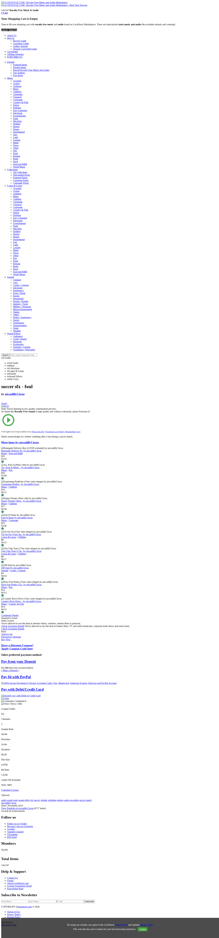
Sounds (10, 277)
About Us (11, 35)
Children (17, 91)
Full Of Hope (7, 517)
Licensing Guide (21, 43)
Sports (16, 320)
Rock (15, 161)
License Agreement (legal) (19, 886)
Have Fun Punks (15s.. (12, 584)
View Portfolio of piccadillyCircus (17, 808)
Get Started (12, 51)
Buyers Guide (19, 41)
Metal (15, 142)
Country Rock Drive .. (11, 601)
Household (18, 298)
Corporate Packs (21, 180)
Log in (4, 30)
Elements (17, 341)
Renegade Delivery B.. (12, 451)
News (16, 145)
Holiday (17, 124)
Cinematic (18, 94)
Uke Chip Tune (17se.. (12, 551)
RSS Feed (12, 837)
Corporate (17, 99)
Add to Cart (6, 634)
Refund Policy (14, 917)
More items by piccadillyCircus (20, 442)
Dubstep (17, 107)
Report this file (38, 432)
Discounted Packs (21, 175)
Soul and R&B (20, 164)
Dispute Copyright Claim (25, 49)
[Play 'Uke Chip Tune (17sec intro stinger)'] (46, 562)
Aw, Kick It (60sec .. (11, 467)
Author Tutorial (20, 46)
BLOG (19, 57)
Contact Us (12, 878)
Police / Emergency (22, 317)
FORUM (11, 57)
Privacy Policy (14, 914)
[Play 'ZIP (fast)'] (46, 579)
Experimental (19, 116)
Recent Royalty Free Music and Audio (31, 70)
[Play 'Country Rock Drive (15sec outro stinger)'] (46, 612)
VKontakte (12, 834)
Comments (6, 615)
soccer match (85, 800)
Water (16, 328)
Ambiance (18, 336)
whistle (44, 800)
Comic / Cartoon (21, 285)
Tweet (4, 403)
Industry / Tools (20, 304)
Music (10, 78)
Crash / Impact (20, 339)
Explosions (18, 344)
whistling (52, 800)
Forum (10, 880)
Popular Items (19, 67)
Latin (15, 137)
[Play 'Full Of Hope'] (46, 528)
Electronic (18, 113)
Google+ (11, 829)
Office (16, 314)
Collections (12, 169)
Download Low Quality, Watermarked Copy (63, 432)
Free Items (18, 75)
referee (60, 800)
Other (15, 148)
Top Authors (19, 73)
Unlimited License (9, 790)
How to (10, 38)
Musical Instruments (22, 309)
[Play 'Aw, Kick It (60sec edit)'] (46, 478)
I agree (142, 929)
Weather (17, 331)
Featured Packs (20, 177)
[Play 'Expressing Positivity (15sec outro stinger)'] (46, 495)
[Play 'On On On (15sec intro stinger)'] (46, 545)
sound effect (24, 800)
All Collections (20, 172)
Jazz (15, 134)
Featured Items (20, 64)
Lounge (16, 140)
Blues (15, 89)
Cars (15, 282)
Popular (10, 62)
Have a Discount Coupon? (17, 647)
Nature (16, 312)
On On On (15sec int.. (11, 534)
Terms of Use (13, 912)
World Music (19, 167)
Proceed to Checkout (11, 637)
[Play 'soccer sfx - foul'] (46, 420)
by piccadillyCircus (32, 451)
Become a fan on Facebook (20, 826)
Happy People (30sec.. (11, 501)
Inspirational (19, 132)
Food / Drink (19, 293)
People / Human (20, 301)
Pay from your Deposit (18, 661)
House (16, 129)
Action (16, 83)
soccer (37, 800)
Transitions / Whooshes (24, 349)
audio (3, 800)
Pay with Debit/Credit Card (22, 689)
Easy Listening (20, 110)
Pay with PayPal (16, 677)
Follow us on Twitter (17, 823)
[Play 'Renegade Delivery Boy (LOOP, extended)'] (46, 462)
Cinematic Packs (21, 183)
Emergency (18, 290)
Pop (15, 150)
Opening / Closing (21, 347)
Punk (15, 153)
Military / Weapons (22, 306)
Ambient (17, 86)
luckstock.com (25, 906)
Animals (17, 280)
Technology (18, 323)
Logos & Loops (14, 185)
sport (15, 800)
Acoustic (17, 81)
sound (10, 800)
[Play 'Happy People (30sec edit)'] (46, 512)
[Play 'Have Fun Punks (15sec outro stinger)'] (46, 595)
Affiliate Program (15, 54)
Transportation (20, 325)
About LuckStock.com (18, 883)
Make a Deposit (10, 670)
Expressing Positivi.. (10, 484)
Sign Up (13, 30)
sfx (32, 800)
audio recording (71, 800)
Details (15, 615)
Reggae (16, 156)
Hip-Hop (17, 121)
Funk (15, 118)
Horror (16, 126)
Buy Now (6, 639)
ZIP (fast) (5, 568)
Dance (16, 105)
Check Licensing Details (12, 626)
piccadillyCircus (15, 394)
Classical (17, 97)
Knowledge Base (15, 888)
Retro (15, 159)
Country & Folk (20, 102)
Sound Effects (13, 333)
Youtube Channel (15, 831)
